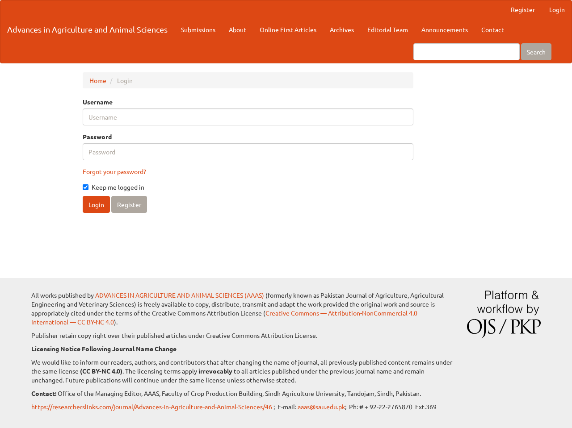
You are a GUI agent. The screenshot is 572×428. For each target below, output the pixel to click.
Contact (492, 29)
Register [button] (129, 204)
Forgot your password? (114, 171)
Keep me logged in (118, 187)
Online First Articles (288, 29)
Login (557, 9)
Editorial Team (387, 29)
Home (97, 80)
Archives (342, 29)
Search (536, 52)
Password (97, 137)
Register (523, 9)
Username (98, 102)
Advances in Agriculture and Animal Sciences (87, 29)
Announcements (444, 29)
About (237, 29)
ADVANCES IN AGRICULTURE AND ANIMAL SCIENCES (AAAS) (179, 295)
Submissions (198, 29)
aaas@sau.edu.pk (321, 407)
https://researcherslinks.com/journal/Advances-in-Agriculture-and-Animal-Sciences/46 (152, 407)
